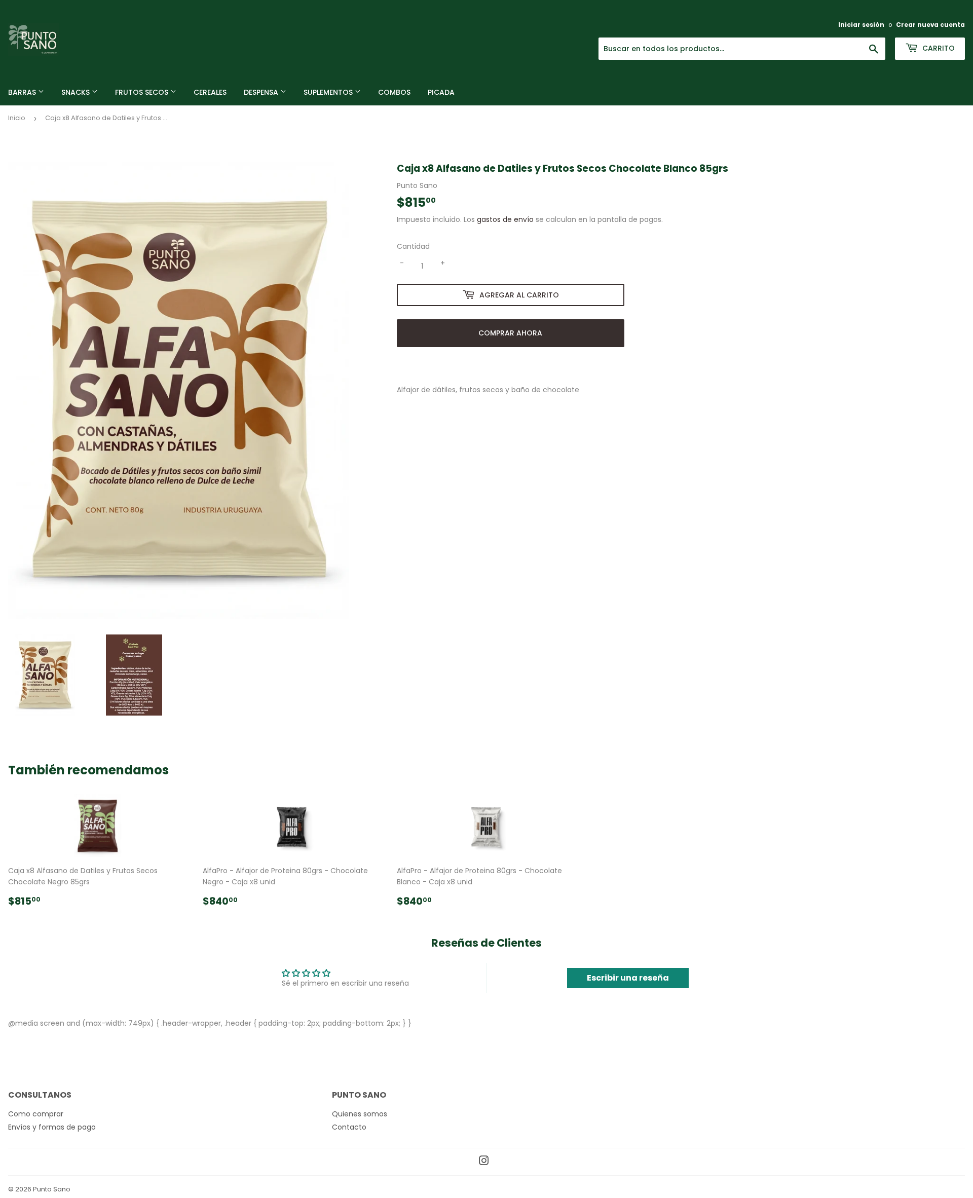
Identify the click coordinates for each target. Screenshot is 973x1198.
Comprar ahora (510, 333)
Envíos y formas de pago (52, 1127)
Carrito (937, 48)
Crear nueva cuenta (930, 25)
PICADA (441, 92)
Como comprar (35, 1114)
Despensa (262, 92)
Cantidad (413, 246)
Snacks (76, 92)
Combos (394, 92)
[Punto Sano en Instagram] (484, 1162)
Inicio (16, 118)
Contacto (349, 1127)
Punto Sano (51, 1189)
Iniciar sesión (861, 25)
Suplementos (329, 92)
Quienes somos (359, 1114)
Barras (23, 92)
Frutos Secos (142, 92)
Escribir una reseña (628, 978)
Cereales (210, 92)
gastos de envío (505, 219)
